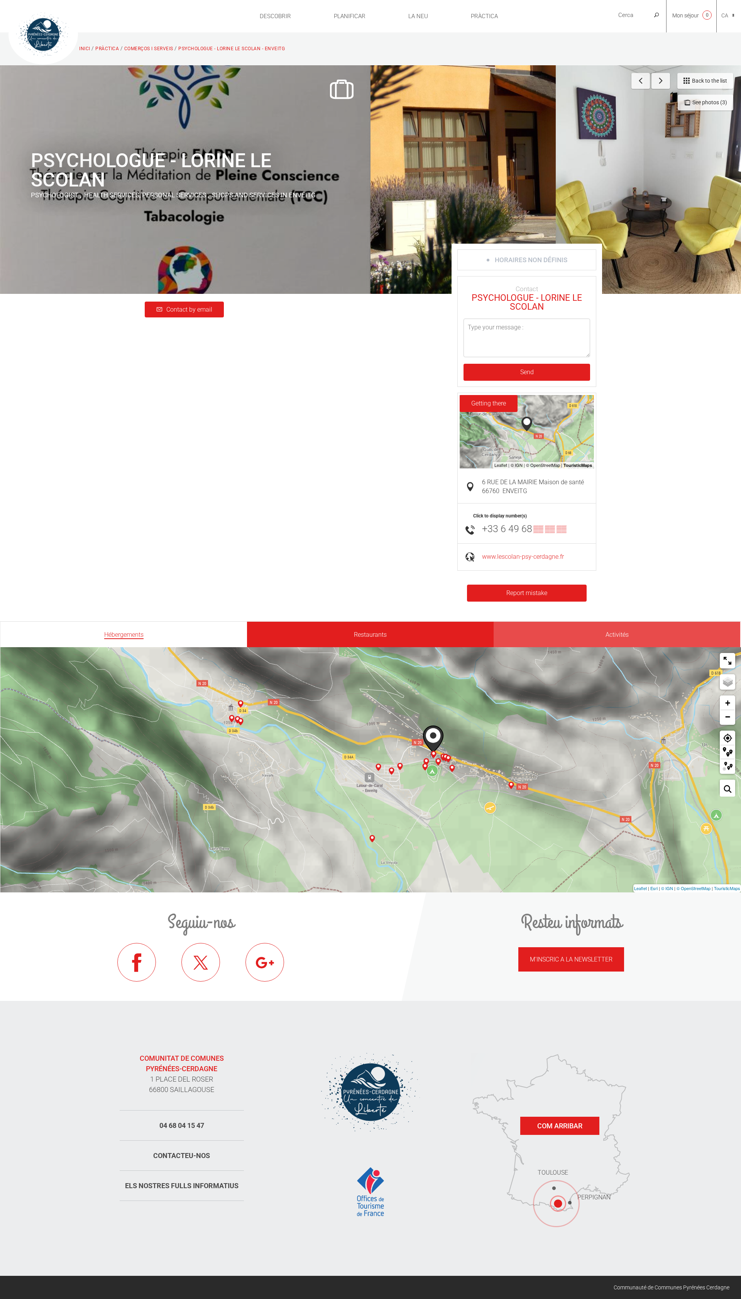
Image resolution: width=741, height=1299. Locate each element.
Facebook (136, 962)
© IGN (667, 888)
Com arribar (559, 1126)
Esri (654, 888)
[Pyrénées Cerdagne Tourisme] (43, 33)
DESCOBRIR (275, 16)
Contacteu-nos (181, 1155)
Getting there (488, 403)
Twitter (200, 962)
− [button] (727, 717)
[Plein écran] (727, 661)
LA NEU (418, 16)
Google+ (264, 962)
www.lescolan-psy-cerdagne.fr (523, 556)
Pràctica (484, 16)
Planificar (349, 16)
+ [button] (727, 703)
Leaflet (640, 888)
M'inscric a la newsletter (571, 959)
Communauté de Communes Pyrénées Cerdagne (671, 1287)
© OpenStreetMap (694, 888)
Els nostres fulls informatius (182, 1186)
